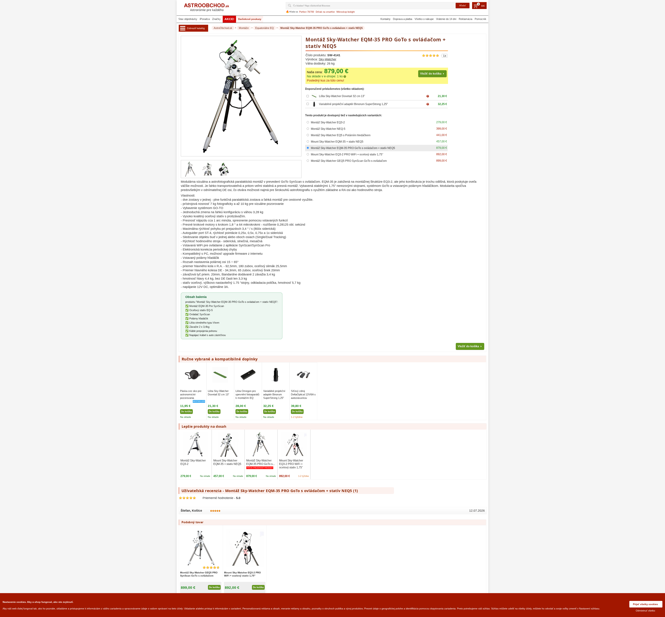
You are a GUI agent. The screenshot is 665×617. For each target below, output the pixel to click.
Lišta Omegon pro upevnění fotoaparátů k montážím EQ (247, 394)
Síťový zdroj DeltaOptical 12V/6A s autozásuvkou (303, 394)
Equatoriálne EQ (264, 27)
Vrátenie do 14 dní (446, 18)
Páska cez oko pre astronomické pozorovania (190, 394)
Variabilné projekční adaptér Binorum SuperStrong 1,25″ (353, 104)
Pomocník (480, 18)
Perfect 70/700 (306, 12)
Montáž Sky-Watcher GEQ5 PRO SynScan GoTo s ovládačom (199, 574)
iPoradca (205, 18)
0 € (483, 6)
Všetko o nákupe (424, 18)
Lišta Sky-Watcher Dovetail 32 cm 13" (342, 96)
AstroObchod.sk (223, 27)
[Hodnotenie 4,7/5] (211, 567)
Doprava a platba (402, 18)
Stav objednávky (187, 18)
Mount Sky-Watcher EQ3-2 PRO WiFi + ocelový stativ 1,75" (291, 464)
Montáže (244, 27)
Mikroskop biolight (345, 12)
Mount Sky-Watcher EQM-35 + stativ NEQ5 (227, 462)
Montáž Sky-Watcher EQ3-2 (193, 462)
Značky (216, 18)
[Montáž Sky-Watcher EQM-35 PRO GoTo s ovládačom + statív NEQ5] (190, 169)
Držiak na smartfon (325, 12)
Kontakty (385, 18)
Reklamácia (465, 18)
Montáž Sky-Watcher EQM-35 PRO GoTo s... (260, 462)
